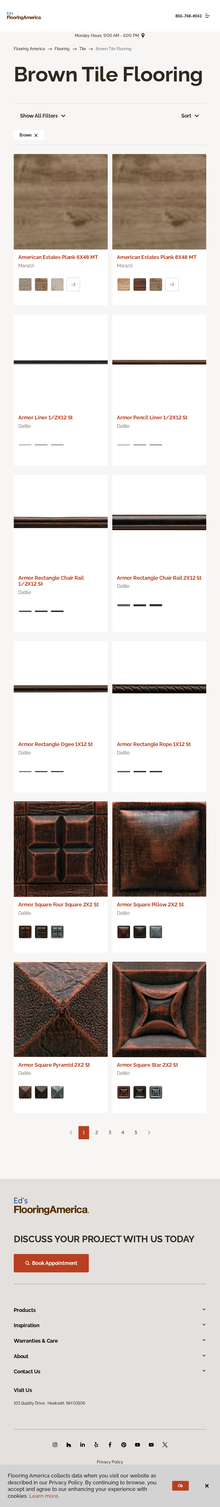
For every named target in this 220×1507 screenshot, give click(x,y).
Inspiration (27, 1325)
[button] (36, 135)
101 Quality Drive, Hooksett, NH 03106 (49, 1403)
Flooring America (29, 48)
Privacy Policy (110, 1462)
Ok (180, 1485)
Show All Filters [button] (39, 116)
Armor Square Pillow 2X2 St (150, 905)
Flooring (62, 48)
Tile (82, 48)
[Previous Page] (70, 1133)
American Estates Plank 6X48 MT (58, 257)
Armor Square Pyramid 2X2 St (54, 1065)
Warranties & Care (36, 1341)
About (21, 1356)
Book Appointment (54, 1263)
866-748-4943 (188, 16)
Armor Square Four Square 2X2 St (58, 905)
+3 (73, 284)
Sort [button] (186, 116)
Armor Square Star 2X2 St (147, 1065)
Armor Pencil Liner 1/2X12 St (152, 417)
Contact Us (27, 1371)
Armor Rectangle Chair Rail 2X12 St (159, 578)
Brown (25, 135)
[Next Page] (149, 1133)
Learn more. (44, 1496)
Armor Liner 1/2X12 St (45, 417)
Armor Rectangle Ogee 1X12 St (55, 744)
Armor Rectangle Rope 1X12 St (154, 744)
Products (25, 1310)
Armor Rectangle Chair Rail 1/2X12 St (51, 581)
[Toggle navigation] (207, 16)
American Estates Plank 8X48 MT (157, 257)
